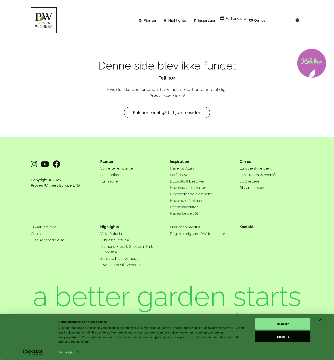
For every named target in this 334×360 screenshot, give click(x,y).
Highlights (109, 227)
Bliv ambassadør (253, 187)
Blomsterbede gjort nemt (191, 194)
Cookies (37, 233)
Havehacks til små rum (188, 187)
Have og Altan (182, 168)
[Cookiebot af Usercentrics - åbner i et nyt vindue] (33, 352)
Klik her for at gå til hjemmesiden (167, 112)
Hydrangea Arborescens (120, 265)
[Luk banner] (320, 319)
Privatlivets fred (44, 227)
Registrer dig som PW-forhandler (197, 233)
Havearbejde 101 (184, 213)
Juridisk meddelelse (48, 240)
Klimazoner (109, 181)
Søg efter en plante (116, 168)
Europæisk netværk (255, 168)
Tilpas (281, 336)
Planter (107, 161)
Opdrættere (249, 181)
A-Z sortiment (112, 175)
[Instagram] (34, 164)
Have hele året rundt (187, 200)
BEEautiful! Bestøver (187, 181)
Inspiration (179, 161)
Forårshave (179, 175)
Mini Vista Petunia (114, 240)
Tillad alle (282, 324)
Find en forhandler (185, 227)
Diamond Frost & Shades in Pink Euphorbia (126, 249)
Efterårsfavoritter (184, 207)
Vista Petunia (111, 233)
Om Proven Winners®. (258, 175)
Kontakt (246, 227)
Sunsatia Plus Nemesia (119, 258)
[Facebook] (56, 164)
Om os (245, 161)
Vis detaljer (66, 352)
